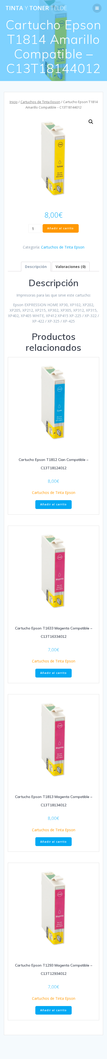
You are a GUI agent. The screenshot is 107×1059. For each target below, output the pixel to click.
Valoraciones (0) (71, 266)
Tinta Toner (36, 8)
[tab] (36, 266)
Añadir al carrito (60, 228)
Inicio (14, 101)
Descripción (36, 266)
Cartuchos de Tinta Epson (40, 101)
